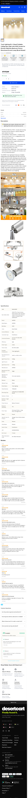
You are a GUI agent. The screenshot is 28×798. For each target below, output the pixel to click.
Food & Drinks (17, 11)
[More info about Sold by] (19, 86)
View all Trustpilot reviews (13, 660)
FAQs (4, 793)
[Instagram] (3, 731)
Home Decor (9, 11)
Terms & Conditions (7, 786)
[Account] (22, 7)
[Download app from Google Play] (6, 782)
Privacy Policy (6, 788)
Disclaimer (5, 790)
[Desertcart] (5, 7)
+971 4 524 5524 (8, 768)
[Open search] (19, 7)
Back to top (13, 702)
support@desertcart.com (11, 763)
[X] (6, 731)
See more (3, 118)
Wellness (3, 11)
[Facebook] (9, 731)
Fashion (23, 11)
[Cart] (25, 7)
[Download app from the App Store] (15, 782)
